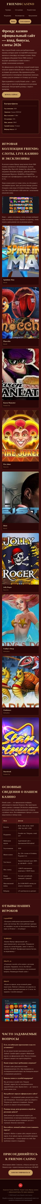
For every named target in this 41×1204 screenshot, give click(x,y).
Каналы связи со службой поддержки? (18, 1078)
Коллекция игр (19, 16)
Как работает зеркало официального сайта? (20, 1093)
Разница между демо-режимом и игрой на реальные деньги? (19, 1110)
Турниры (8, 10)
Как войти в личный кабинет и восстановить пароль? (21, 1128)
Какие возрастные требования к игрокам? (20, 1063)
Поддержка (7, 16)
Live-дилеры (19, 10)
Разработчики (31, 10)
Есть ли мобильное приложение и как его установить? (19, 1046)
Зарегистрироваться (20, 1172)
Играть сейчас (11, 94)
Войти (13, 21)
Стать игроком (25, 21)
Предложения (33, 16)
